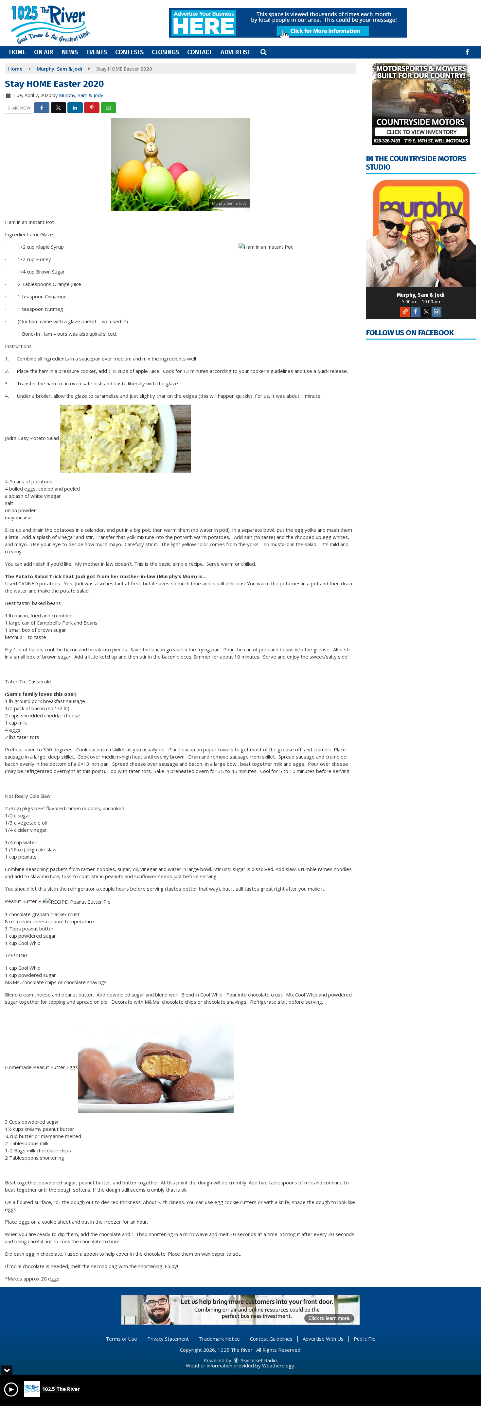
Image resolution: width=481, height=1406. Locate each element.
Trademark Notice (219, 1338)
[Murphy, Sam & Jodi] (421, 232)
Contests (129, 52)
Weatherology (278, 1365)
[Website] (405, 312)
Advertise (235, 52)
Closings (165, 52)
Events (96, 52)
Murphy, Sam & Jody (81, 95)
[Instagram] (436, 312)
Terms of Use (121, 1338)
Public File (365, 1338)
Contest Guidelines (271, 1338)
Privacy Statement (168, 1338)
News (70, 52)
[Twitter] (426, 312)
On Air (43, 52)
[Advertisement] (288, 23)
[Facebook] (415, 312)
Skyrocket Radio (258, 1360)
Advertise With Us (323, 1338)
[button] (263, 52)
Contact (199, 52)
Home (17, 52)
